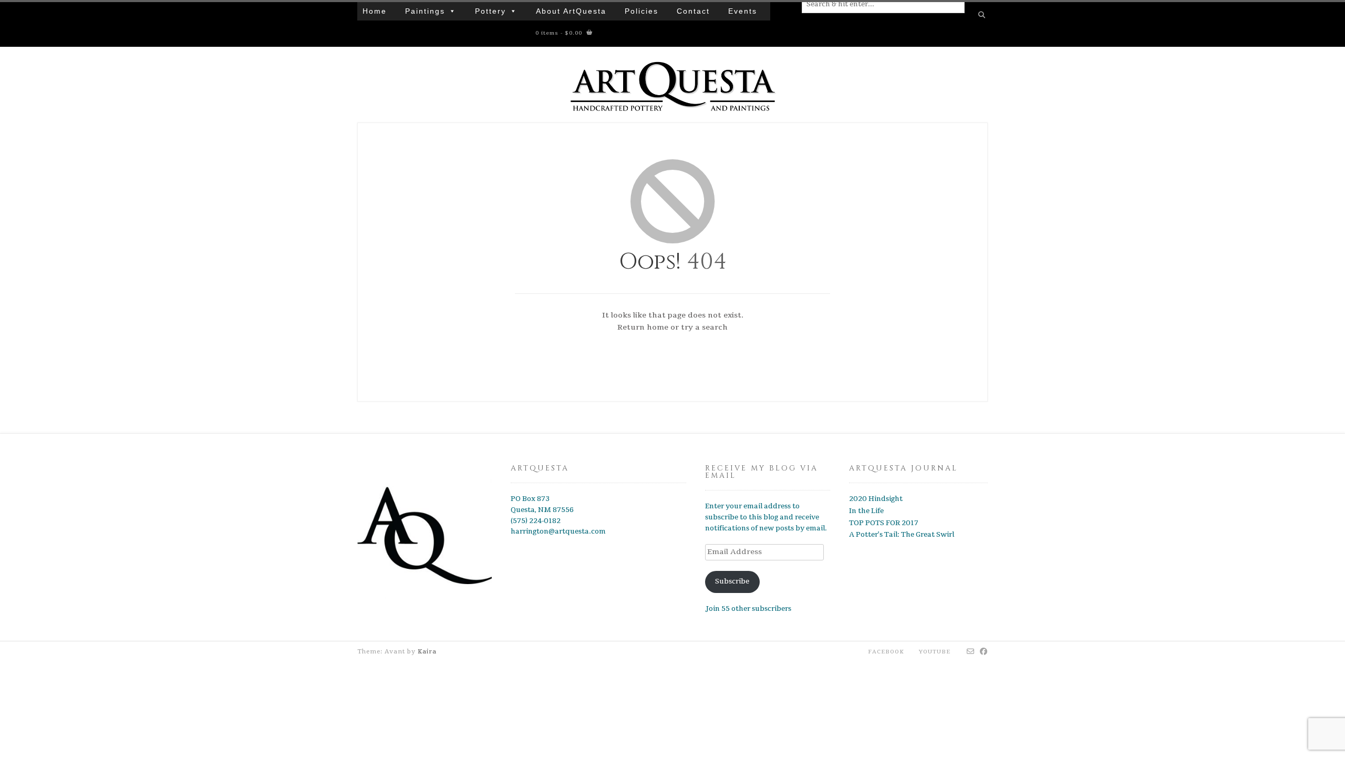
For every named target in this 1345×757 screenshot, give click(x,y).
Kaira (427, 652)
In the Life (866, 511)
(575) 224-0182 (536, 521)
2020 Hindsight (876, 499)
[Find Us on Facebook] (984, 652)
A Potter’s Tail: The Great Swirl (901, 534)
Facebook (886, 652)
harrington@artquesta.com (558, 531)
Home (375, 11)
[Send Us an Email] (971, 652)
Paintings (425, 11)
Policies (641, 11)
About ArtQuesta (571, 11)
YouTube (934, 652)
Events (742, 11)
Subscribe (732, 581)
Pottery (490, 11)
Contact (693, 11)
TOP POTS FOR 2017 (883, 523)
